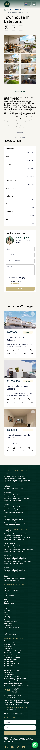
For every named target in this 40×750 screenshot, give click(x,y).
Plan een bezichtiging (16, 278)
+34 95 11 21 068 (10, 710)
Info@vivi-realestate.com (13, 713)
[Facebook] (6, 747)
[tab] (20, 92)
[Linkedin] (23, 747)
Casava (10, 741)
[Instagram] (17, 747)
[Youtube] (12, 747)
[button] (27, 4)
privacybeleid (13, 283)
